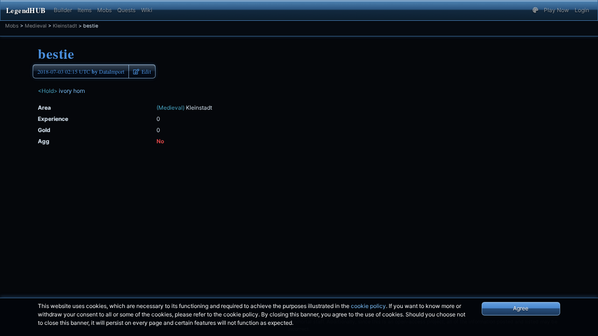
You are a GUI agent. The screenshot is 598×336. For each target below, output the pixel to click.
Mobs (104, 10)
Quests (126, 10)
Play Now (556, 10)
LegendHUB (25, 10)
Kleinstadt (65, 26)
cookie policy (368, 305)
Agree (520, 308)
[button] (535, 10)
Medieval (36, 26)
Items (85, 10)
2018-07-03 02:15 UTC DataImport (80, 72)
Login (582, 10)
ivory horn (72, 90)
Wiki (146, 10)
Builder (63, 10)
